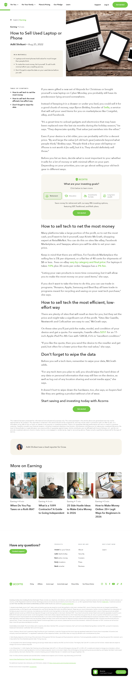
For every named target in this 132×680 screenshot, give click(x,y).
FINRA (104, 602)
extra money (61, 558)
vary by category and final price (87, 262)
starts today (60, 554)
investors (59, 562)
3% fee (102, 265)
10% (50, 265)
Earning (22, 20)
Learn (68, 5)
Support (98, 5)
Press (80, 562)
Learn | (16, 20)
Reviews (81, 566)
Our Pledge (58, 5)
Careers (81, 558)
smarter (59, 566)
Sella (106, 107)
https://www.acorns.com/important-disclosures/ (62, 663)
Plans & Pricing (44, 5)
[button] (121, 584)
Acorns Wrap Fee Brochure (17, 659)
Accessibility (33, 666)
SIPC (107, 602)
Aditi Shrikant (18, 44)
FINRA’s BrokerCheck (38, 659)
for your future (62, 550)
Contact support (18, 551)
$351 (103, 332)
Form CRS (28, 659)
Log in (106, 5)
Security (81, 554)
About (80, 550)
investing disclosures (67, 603)
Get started (120, 5)
